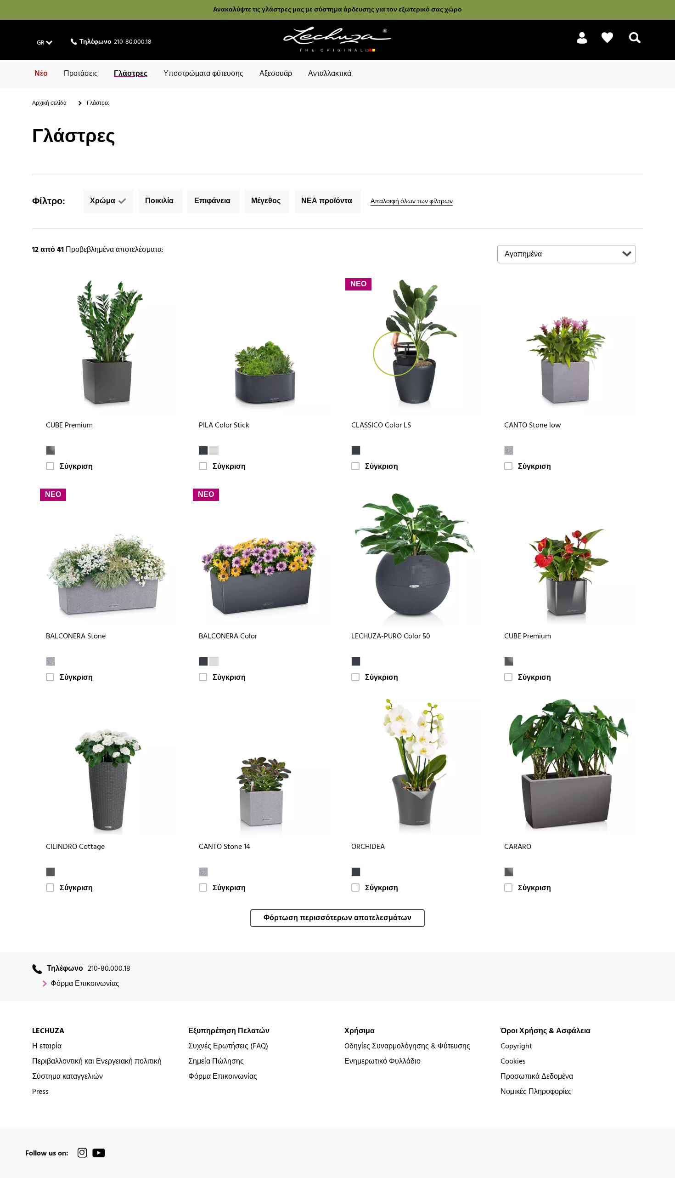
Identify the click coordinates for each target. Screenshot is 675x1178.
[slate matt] (355, 871)
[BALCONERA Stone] (108, 557)
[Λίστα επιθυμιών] (607, 38)
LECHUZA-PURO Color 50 (390, 637)
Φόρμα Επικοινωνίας (85, 984)
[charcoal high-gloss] (508, 661)
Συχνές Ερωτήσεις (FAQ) (228, 1046)
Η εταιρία (47, 1046)
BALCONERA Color (228, 637)
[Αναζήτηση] (634, 43)
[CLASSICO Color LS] (414, 346)
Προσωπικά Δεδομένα (537, 1077)
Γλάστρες (130, 74)
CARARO (517, 847)
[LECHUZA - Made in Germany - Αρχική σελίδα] (337, 39)
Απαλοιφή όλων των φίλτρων (412, 201)
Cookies (513, 1062)
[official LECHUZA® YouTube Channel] (98, 1153)
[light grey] (214, 450)
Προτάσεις (81, 74)
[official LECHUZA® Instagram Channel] (83, 1153)
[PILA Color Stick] (261, 346)
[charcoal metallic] (50, 450)
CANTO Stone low (532, 426)
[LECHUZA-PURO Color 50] (414, 557)
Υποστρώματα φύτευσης (203, 74)
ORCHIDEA (368, 847)
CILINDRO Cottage (75, 847)
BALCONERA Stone (76, 637)
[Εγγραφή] (582, 43)
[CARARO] (566, 768)
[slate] (203, 450)
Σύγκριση (76, 467)
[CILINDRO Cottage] (108, 768)
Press (40, 1092)
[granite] (50, 871)
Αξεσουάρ (275, 74)
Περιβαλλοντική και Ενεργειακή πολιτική (97, 1062)
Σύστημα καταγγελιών (67, 1077)
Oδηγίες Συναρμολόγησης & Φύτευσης (407, 1046)
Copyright (516, 1046)
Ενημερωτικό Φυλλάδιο (382, 1062)
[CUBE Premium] (108, 346)
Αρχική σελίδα (49, 103)
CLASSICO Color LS (381, 426)
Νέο (41, 74)
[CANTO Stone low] (566, 346)
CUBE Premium (69, 426)
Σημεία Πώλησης (216, 1062)
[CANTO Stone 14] (261, 768)
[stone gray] (508, 450)
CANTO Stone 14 (224, 847)
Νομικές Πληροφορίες (536, 1092)
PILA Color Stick (224, 426)
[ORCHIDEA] (414, 768)
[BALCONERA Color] (261, 557)
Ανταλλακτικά (329, 74)
